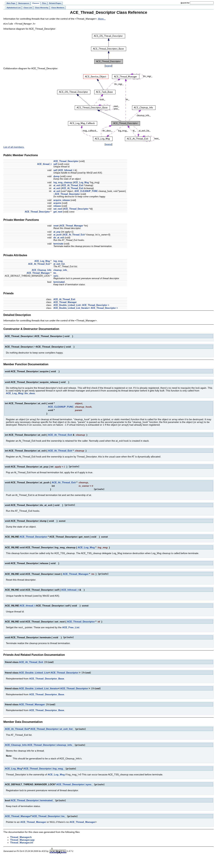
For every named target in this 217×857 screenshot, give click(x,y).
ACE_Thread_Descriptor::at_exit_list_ (52, 729)
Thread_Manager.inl (21, 842)
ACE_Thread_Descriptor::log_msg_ (43, 768)
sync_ (56, 276)
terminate (58, 243)
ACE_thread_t (44, 164)
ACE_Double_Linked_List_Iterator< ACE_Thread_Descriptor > (85, 308)
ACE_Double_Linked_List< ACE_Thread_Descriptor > (81, 305)
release (57, 206)
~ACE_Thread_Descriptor (66, 194)
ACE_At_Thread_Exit (72, 185)
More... (102, 18)
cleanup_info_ (60, 270)
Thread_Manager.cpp (22, 839)
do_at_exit (58, 237)
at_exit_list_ (59, 264)
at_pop (57, 231)
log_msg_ (58, 261)
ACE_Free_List (70, 627)
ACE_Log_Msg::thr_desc (20, 393)
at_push (57, 234)
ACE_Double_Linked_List (34, 672)
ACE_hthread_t (66, 170)
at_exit (56, 185)
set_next (57, 209)
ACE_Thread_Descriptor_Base (46, 678)
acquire (57, 203)
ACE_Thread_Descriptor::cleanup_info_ (50, 745)
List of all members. (13, 147)
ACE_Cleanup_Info (41, 270)
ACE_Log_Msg (81, 182)
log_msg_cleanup (62, 182)
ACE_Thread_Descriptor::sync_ (74, 784)
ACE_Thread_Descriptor (65, 161)
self (55, 164)
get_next (57, 211)
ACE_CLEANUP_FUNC (86, 191)
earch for (185, 3)
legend (108, 65)
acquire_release (61, 200)
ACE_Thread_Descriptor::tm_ (49, 816)
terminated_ (59, 282)
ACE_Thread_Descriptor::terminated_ (32, 800)
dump (56, 176)
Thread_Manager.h (21, 837)
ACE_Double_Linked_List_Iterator (38, 688)
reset (55, 225)
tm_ (55, 273)
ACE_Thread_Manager (71, 225)
